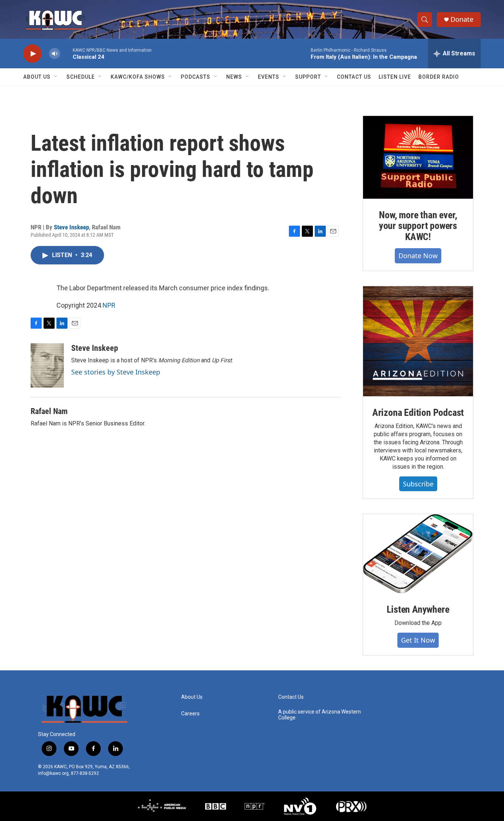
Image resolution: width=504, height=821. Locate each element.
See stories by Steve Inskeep (115, 371)
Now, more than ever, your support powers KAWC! (418, 226)
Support (308, 77)
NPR (109, 305)
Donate (462, 19)
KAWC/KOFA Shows (138, 77)
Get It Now (418, 640)
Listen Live (395, 77)
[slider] (66, 53)
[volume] (54, 53)
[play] (32, 53)
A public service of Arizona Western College (319, 715)
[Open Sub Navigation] (56, 77)
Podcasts (195, 77)
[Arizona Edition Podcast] (418, 341)
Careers (190, 713)
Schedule (80, 77)
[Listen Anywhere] (418, 553)
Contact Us (354, 77)
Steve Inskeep (71, 227)
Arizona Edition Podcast (418, 412)
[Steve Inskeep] (47, 365)
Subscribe (418, 483)
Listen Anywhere (418, 609)
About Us (37, 77)
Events (268, 77)
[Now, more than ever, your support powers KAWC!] (418, 157)
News (234, 77)
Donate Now (418, 255)
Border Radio (438, 77)
